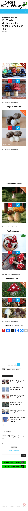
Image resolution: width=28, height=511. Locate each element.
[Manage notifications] (24, 504)
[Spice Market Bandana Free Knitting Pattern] (5, 397)
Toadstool (18, 369)
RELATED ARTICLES (7, 376)
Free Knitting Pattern (10, 369)
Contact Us (23, 506)
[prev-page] (3, 425)
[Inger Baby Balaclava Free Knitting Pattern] (5, 412)
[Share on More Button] (26, 330)
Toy (15, 17)
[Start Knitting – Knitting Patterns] (14, 4)
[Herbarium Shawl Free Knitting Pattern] (5, 404)
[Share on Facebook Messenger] (21, 330)
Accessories (8, 15)
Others (12, 17)
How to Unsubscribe (14, 450)
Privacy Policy (5, 506)
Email (3, 442)
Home (3, 15)
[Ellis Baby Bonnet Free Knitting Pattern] (5, 389)
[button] (2, 11)
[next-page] (5, 425)
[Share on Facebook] (8, 330)
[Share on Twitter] (12, 330)
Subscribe (14, 447)
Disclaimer (11, 506)
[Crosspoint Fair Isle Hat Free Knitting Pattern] (5, 382)
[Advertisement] (14, 47)
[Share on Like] (17, 330)
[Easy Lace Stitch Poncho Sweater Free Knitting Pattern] (5, 419)
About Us (18, 506)
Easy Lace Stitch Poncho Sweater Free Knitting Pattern (17, 419)
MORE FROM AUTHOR (19, 376)
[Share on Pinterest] (3, 330)
